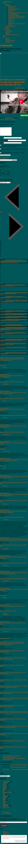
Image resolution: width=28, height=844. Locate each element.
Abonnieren (4, 825)
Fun (3, 791)
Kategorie (7, 33)
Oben (1, 843)
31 (0, 337)
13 (4, 171)
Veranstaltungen (6, 28)
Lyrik (4, 794)
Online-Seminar (6, 434)
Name (1, 137)
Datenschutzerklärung (10, 40)
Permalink (13, 119)
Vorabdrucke (5, 804)
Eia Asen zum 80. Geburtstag (9, 757)
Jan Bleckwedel (6, 769)
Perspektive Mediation (13, 13)
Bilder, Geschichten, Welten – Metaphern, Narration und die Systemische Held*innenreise (14, 293)
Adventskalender (6, 781)
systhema (10, 22)
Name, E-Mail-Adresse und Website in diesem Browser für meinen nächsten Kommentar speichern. (13, 146)
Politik (4, 799)
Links (4, 793)
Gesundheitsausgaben (7, 792)
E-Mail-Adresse (4, 140)
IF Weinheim (3, 364)
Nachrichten (5, 795)
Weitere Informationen (5, 374)
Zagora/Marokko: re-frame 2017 (12, 34)
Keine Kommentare (19, 87)
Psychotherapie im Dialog (13, 15)
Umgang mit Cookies (5, 838)
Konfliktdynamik (11, 10)
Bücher (7, 4)
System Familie (11, 21)
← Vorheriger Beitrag (4, 157)
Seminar (4, 367)
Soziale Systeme (11, 18)
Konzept (7, 38)
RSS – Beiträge (6, 812)
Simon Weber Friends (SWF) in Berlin (8, 610)
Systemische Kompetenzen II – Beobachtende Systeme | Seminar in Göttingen (12, 344)
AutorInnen (7, 39)
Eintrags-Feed (6, 832)
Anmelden (5, 831)
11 (2, 171)
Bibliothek (5, 787)
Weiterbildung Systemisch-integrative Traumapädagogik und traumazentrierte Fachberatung (11, 325)
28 (0, 331)
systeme (10, 20)
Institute (4, 35)
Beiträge (7, 27)
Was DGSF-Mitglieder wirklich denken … (12, 755)
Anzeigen (5, 783)
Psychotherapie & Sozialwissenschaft (16, 16)
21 (6, 172)
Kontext (10, 11)
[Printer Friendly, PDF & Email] (24, 115)
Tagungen (7, 29)
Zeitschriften (8, 5)
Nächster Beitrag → (4, 158)
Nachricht (2, 126)
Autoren (4, 785)
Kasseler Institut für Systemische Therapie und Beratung (12, 381)
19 (0, 299)
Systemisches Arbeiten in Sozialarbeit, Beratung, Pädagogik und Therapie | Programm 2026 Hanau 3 (13, 339)
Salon (4, 800)
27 (0, 258)
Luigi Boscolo (7, 119)
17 (0, 291)
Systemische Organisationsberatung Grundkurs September (12, 606)
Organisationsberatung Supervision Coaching (18, 12)
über (4, 37)
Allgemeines (5, 782)
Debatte (4, 789)
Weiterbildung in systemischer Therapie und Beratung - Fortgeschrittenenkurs (12, 285)
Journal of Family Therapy (14, 9)
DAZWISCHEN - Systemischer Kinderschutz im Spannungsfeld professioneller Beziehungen (13, 317)
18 (0, 295)
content (4, 2)
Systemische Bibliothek (10, 26)
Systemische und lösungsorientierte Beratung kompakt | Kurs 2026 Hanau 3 (12, 333)
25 (0, 309)
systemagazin (6, 45)
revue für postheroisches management (16, 17)
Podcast (4, 798)
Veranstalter (7, 32)
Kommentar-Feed (6, 834)
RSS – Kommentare (7, 813)
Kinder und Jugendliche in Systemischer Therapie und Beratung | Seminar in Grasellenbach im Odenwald (13, 314)
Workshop (5, 417)
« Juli (1, 177)
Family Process (11, 7)
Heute (1, 212)
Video (11, 117)
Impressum (7, 41)
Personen (7, 117)
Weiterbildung (6, 384)
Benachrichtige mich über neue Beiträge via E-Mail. (13, 152)
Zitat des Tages (6, 806)
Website (1, 142)
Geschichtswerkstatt (7, 1)
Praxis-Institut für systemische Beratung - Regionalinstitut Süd (13, 415)
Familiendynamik (12, 6)
